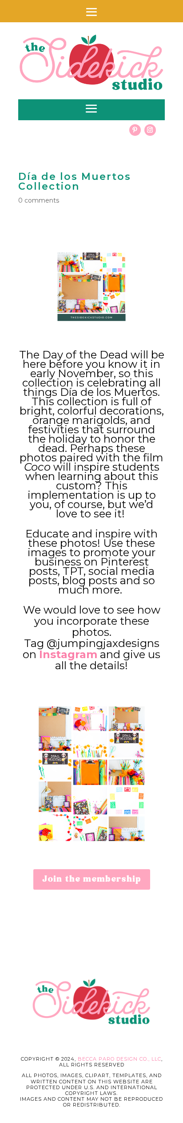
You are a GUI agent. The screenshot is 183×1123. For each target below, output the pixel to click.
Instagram (68, 654)
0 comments (38, 200)
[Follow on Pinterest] (135, 130)
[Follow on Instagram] (150, 130)
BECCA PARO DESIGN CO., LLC (119, 1059)
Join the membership (91, 879)
